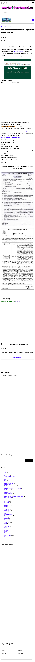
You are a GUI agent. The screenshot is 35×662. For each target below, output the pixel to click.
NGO (5, 513)
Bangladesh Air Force (8, 481)
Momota (6, 511)
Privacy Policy (20, 653)
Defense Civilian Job (8, 500)
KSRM (5, 506)
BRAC (5, 480)
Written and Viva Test (8, 538)
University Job (12, 26)
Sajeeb (5, 523)
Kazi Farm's (6, 508)
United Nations (7, 532)
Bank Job (6, 495)
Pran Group (6, 518)
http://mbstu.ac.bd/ (19, 51)
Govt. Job (6, 26)
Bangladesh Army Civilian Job (10, 485)
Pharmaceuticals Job (8, 515)
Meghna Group (7, 510)
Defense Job (6, 501)
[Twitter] (4, 2)
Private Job (6, 521)
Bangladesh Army (7, 484)
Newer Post (17, 358)
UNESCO (6, 528)
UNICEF (6, 530)
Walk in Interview (7, 535)
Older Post (17, 362)
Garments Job (7, 502)
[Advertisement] (16, 103)
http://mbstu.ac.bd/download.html (10, 137)
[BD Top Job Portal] (17, 9)
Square (5, 525)
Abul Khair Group (7, 474)
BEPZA (5, 479)
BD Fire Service (7, 478)
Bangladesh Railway (8, 493)
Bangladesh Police (7, 492)
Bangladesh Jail (7, 489)
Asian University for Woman (9, 476)
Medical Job (6, 509)
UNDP (5, 527)
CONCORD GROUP (8, 498)
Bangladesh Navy (7, 491)
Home (2, 26)
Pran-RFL (6, 519)
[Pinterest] (6, 2)
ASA (5, 472)
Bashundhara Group (8, 497)
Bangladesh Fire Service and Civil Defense (12, 488)
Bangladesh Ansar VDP (9, 483)
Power (5, 517)
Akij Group (6, 475)
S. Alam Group (7, 522)
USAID (5, 531)
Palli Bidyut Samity (8, 514)
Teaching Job (6, 526)
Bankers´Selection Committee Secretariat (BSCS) (13, 496)
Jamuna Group (7, 505)
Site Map (4, 653)
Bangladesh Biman (8, 487)
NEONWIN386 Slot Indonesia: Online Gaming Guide (22, 20)
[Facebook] (1, 2)
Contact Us (20, 650)
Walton (5, 536)
